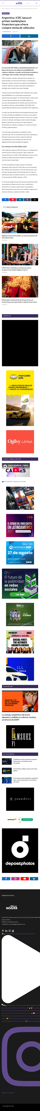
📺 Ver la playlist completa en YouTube (14, 481)
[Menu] (3, 3)
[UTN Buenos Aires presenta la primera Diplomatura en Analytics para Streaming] (7, 761)
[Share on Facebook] (11, 36)
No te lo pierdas (8, 754)
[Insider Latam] (19, 3)
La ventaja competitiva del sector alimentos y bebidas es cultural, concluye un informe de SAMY (19, 717)
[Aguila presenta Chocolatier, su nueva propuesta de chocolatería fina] (20, 222)
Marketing (6, 13)
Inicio (3, 8)
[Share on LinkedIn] (29, 36)
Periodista (7, 31)
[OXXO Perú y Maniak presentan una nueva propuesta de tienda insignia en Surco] (20, 254)
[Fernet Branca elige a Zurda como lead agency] (7, 771)
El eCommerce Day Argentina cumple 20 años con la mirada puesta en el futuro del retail (25, 780)
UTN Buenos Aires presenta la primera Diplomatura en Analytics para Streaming (25, 761)
